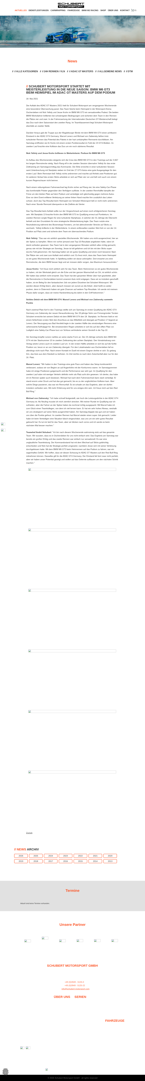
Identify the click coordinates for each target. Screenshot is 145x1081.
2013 (110, 861)
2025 (36, 856)
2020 (110, 856)
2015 (80, 861)
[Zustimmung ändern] (5, 1072)
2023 (65, 856)
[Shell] (46, 941)
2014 (95, 861)
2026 (21, 856)
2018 (36, 861)
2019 (21, 861)
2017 (50, 861)
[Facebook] (3, 425)
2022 (80, 856)
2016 (65, 861)
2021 (95, 856)
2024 (50, 856)
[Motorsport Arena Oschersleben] (63, 940)
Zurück (29, 833)
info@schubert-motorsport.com (75, 989)
